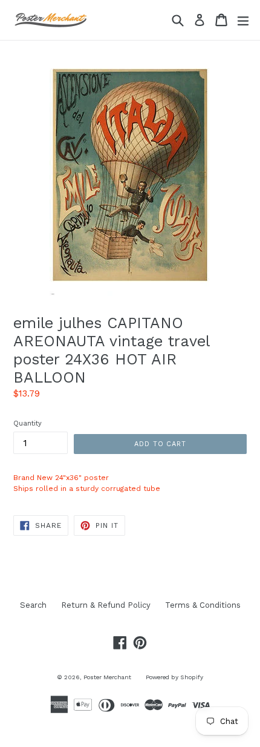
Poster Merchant (107, 677)
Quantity (27, 423)
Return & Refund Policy (106, 605)
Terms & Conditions (203, 605)
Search (33, 605)
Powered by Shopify (174, 677)
